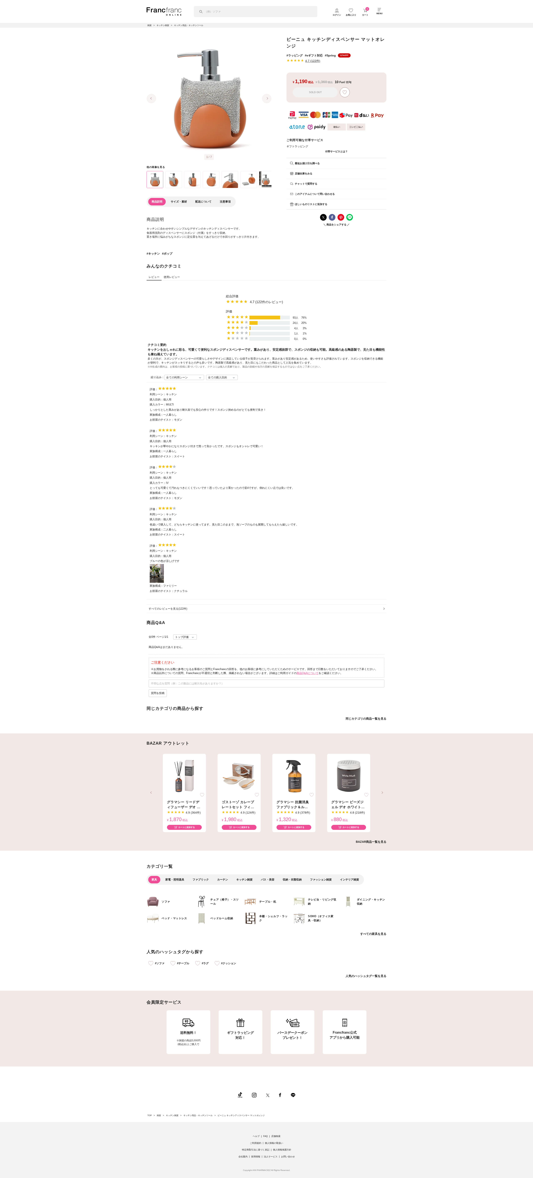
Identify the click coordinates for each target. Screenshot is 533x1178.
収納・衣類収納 (292, 879)
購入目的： (156, 399)
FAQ (265, 1136)
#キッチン (153, 253)
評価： (154, 389)
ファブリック (201, 879)
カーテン (222, 879)
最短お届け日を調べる (307, 163)
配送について (203, 201)
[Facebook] (280, 1095)
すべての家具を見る (373, 933)
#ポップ (167, 253)
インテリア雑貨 (349, 879)
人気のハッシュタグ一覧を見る (366, 976)
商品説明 (157, 201)
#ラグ (205, 963)
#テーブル (183, 963)
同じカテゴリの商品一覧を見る (366, 718)
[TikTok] (240, 1095)
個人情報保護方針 (282, 1149)
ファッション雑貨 (321, 879)
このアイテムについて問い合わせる (315, 194)
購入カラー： (158, 404)
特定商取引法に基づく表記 (255, 1149)
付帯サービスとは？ (336, 151)
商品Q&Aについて (307, 673)
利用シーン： (158, 394)
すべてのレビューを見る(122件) (168, 608)
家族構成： (156, 414)
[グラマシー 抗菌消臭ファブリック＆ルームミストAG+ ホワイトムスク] (294, 776)
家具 (154, 879)
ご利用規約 (255, 1143)
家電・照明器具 (174, 879)
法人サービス (271, 1156)
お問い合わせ (288, 1156)
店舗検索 (275, 1136)
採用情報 (255, 1156)
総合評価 (232, 296)
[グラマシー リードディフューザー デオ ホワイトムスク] (184, 776)
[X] (267, 1095)
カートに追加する (186, 827)
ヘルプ (256, 1136)
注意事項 (225, 201)
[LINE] (293, 1095)
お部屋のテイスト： (162, 419)
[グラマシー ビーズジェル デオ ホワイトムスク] (349, 776)
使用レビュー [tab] (172, 277)
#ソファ (159, 963)
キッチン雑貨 (244, 879)
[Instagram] (254, 1095)
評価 (229, 311)
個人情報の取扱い (274, 1143)
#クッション (228, 963)
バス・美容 (267, 879)
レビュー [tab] (154, 277)
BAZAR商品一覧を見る (371, 841)
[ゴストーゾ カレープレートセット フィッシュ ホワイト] (239, 776)
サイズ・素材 (179, 201)
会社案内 (243, 1156)
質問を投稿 (157, 693)
